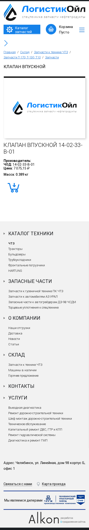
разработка (67, 518)
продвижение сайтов (73, 522)
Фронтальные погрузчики (26, 265)
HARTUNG (15, 270)
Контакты (21, 386)
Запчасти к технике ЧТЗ (51, 52)
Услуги (17, 398)
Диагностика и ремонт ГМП (27, 440)
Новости (14, 339)
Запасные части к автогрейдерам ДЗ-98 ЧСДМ (42, 302)
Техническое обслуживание (27, 424)
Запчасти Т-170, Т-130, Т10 (22, 57)
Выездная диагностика (24, 407)
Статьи (13, 344)
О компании (24, 318)
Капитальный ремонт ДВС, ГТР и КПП (35, 429)
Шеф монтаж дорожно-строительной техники (40, 418)
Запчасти (52, 57)
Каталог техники (30, 233)
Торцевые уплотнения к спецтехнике (33, 307)
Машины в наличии (22, 370)
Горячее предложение (23, 375)
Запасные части (30, 281)
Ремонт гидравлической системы (32, 435)
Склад (24, 52)
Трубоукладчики (19, 260)
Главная (10, 52)
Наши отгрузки (19, 328)
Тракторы (15, 249)
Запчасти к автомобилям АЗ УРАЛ (33, 296)
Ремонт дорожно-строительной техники (35, 413)
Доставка (15, 333)
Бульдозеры (17, 254)
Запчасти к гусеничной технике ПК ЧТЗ (35, 291)
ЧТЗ (11, 243)
